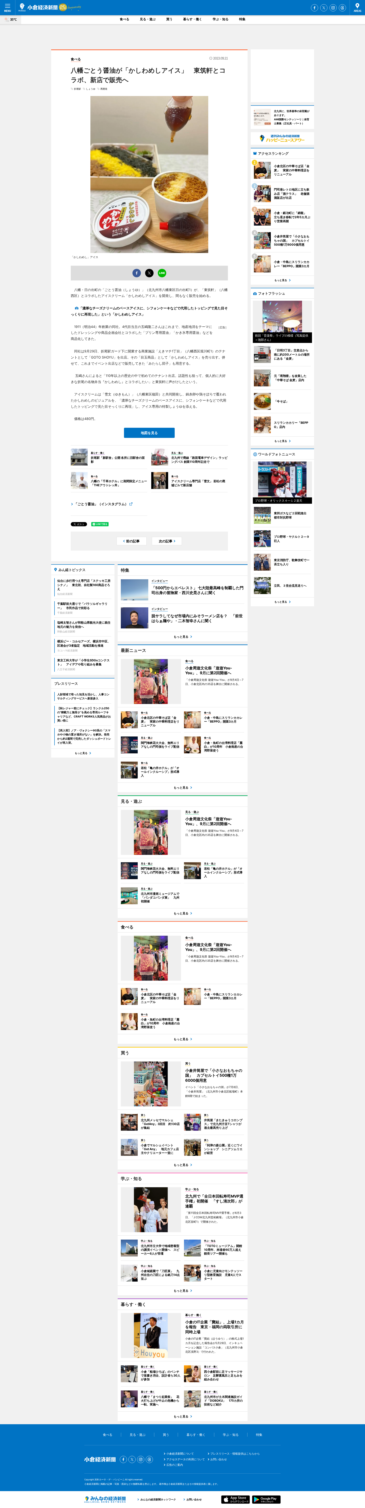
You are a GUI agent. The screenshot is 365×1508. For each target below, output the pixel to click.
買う (169, 19)
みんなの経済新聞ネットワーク (105, 1499)
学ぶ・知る (221, 19)
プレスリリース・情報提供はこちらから (235, 1453)
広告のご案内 (174, 1464)
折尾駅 (77, 88)
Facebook (314, 7)
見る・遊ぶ (148, 19)
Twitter (323, 7)
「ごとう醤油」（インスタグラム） (101, 504)
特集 (242, 19)
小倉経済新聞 (38, 7)
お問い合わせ (218, 1459)
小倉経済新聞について (180, 1453)
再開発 (103, 88)
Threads (342, 7)
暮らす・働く (192, 19)
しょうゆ (90, 88)
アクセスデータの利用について (185, 1459)
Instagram (333, 7)
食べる (124, 19)
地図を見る (149, 433)
